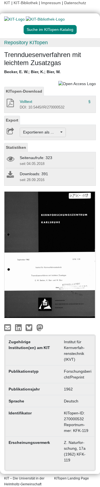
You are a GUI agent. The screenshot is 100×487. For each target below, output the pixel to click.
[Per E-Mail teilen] (8, 327)
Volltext (26, 101)
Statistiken (16, 147)
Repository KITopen (26, 42)
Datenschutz (75, 3)
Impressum (51, 3)
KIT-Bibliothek (26, 3)
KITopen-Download (24, 91)
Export (12, 120)
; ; (32, 72)
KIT (7, 3)
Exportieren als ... (41, 132)
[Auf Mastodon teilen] (39, 327)
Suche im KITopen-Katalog (50, 29)
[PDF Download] (10, 104)
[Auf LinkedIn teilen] (19, 327)
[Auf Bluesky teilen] (30, 327)
